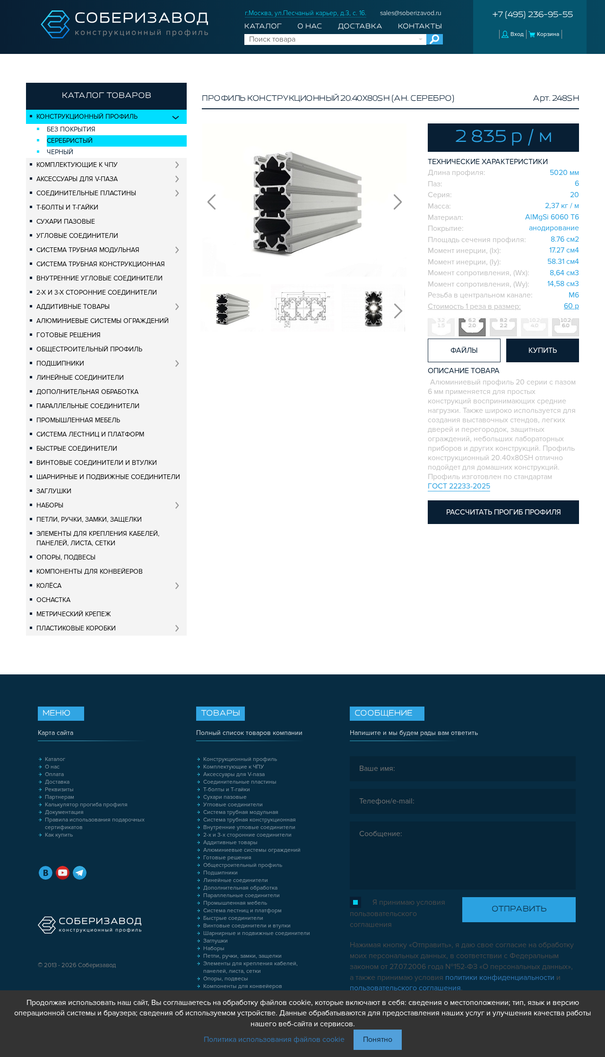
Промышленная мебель (78, 420)
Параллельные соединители (87, 406)
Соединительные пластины (86, 193)
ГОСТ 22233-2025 (459, 486)
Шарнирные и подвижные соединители (108, 477)
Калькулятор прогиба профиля (86, 804)
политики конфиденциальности (499, 977)
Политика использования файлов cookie (274, 1039)
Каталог (263, 26)
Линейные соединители (80, 378)
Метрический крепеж (73, 614)
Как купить (59, 835)
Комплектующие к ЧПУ (77, 165)
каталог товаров (106, 96)
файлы (464, 350)
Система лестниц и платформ (90, 434)
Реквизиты (59, 789)
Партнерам (59, 797)
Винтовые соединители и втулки (96, 463)
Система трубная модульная (87, 250)
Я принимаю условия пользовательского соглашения (397, 913)
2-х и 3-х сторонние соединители (96, 292)
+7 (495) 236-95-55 (533, 15)
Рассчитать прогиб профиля (503, 512)
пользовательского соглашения (405, 988)
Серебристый (70, 141)
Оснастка (53, 600)
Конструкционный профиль (87, 117)
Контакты (420, 26)
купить (542, 350)
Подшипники (60, 363)
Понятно (377, 1039)
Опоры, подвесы (65, 557)
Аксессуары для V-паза (77, 179)
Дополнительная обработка (87, 392)
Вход (517, 34)
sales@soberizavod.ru (410, 13)
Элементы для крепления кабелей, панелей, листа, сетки (97, 538)
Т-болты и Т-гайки (67, 207)
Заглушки (53, 491)
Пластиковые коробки (76, 628)
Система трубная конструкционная (100, 264)
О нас (309, 26)
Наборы (49, 505)
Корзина (548, 34)
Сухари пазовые (65, 222)
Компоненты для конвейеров (89, 572)
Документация (64, 812)
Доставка (360, 26)
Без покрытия (71, 129)
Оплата (54, 774)
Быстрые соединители (76, 449)
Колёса (48, 586)
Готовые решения (68, 335)
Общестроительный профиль (89, 349)
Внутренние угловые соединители (99, 278)
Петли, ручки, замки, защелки (89, 519)
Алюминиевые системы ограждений (102, 321)
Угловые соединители (77, 236)
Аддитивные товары (73, 307)
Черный (60, 152)
